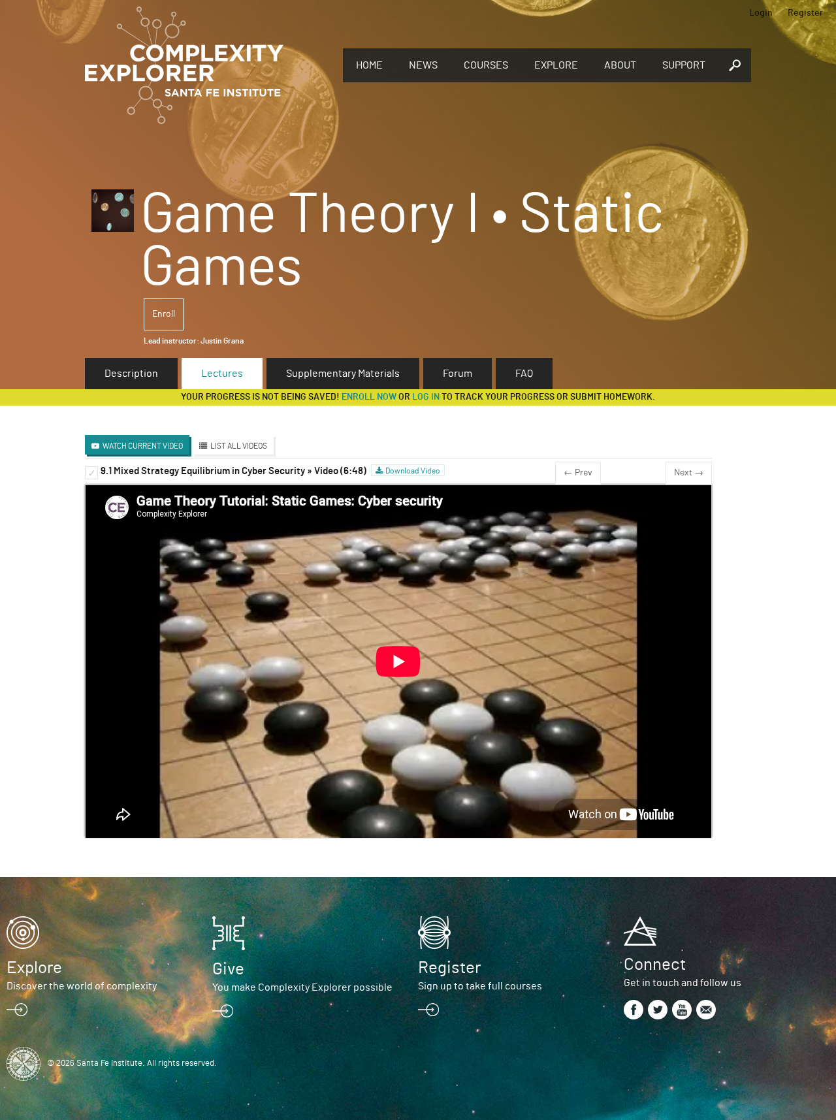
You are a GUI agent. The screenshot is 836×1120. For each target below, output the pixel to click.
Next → (688, 472)
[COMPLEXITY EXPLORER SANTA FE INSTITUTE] (207, 65)
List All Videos (238, 446)
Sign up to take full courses (480, 986)
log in (426, 397)
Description (131, 373)
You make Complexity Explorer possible (302, 987)
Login (761, 13)
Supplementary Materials (343, 373)
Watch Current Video (143, 446)
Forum (457, 373)
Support (683, 65)
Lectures (222, 373)
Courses (486, 65)
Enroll (163, 314)
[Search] (734, 65)
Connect (655, 964)
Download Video (412, 471)
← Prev (578, 472)
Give (228, 969)
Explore (556, 65)
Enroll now (369, 397)
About (620, 65)
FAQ (524, 373)
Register (805, 13)
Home (369, 65)
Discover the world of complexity (82, 986)
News (423, 65)
